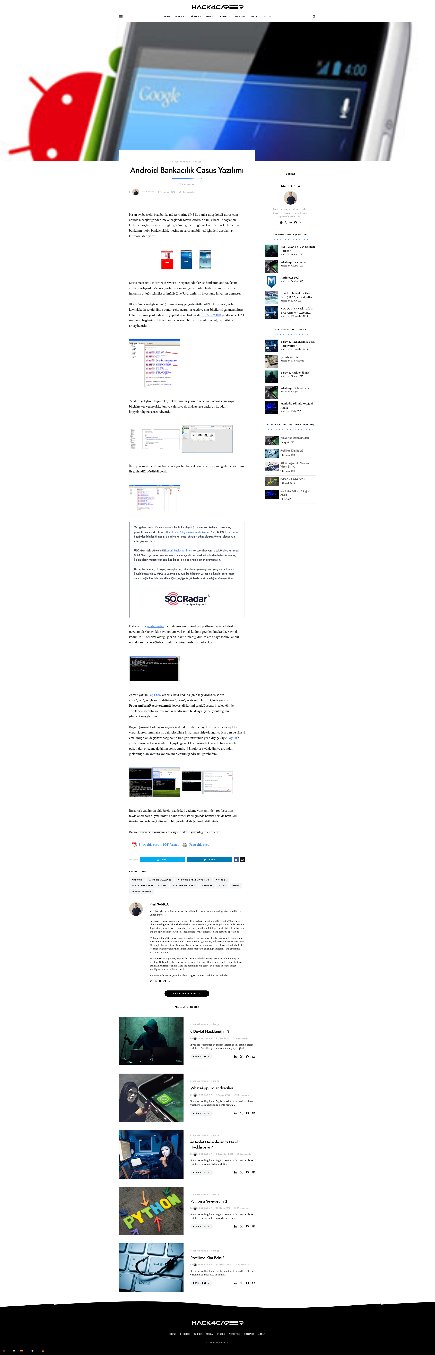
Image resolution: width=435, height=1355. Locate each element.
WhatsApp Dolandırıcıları (211, 1088)
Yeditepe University (160, 962)
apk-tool (156, 695)
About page (188, 975)
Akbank (207, 941)
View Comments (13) (185, 993)
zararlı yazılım (141, 891)
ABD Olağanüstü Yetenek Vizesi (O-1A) (294, 465)
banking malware (184, 885)
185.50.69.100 (211, 315)
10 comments (241, 1038)
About (267, 16)
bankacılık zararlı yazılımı (149, 885)
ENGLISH (179, 16)
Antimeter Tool (290, 277)
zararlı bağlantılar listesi (179, 551)
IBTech (220, 941)
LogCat (232, 738)
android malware (160, 880)
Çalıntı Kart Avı (290, 357)
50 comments (243, 1208)
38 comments (242, 1095)
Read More (199, 1056)
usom (235, 885)
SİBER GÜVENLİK (181, 162)
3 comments (245, 1154)
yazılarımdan (155, 626)
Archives (239, 16)
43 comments (244, 1264)
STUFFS (224, 16)
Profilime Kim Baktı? (207, 1258)
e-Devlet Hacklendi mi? (210, 1031)
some (222, 885)
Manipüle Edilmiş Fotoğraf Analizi (295, 493)
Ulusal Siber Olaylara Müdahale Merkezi (188, 532)
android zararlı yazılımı (193, 880)
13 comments (187, 192)
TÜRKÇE (195, 16)
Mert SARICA (147, 192)
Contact (255, 16)
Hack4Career (218, 7)
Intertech (167, 941)
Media (209, 16)
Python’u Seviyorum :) (208, 1201)
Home (167, 16)
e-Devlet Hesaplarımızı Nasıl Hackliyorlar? (214, 1144)
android (137, 880)
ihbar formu (231, 532)
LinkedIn (223, 975)
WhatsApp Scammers (293, 262)
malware (207, 885)
